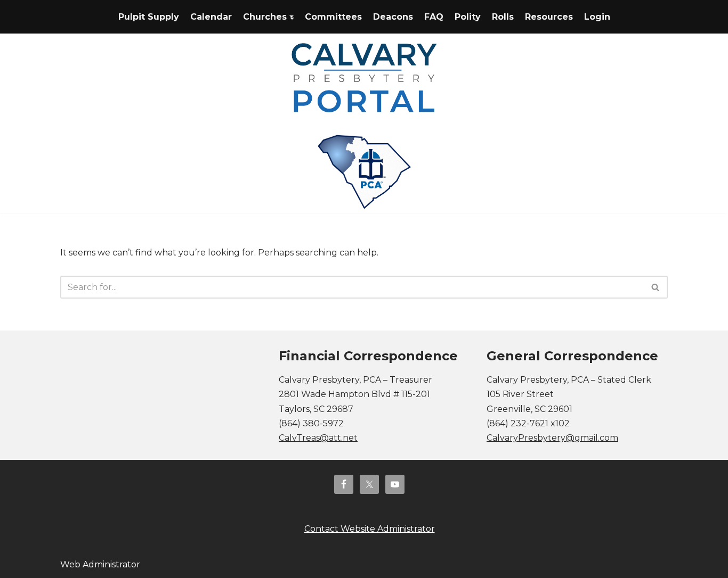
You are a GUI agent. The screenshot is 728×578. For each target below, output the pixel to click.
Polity (468, 17)
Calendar (211, 17)
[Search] (656, 287)
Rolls (503, 17)
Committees (333, 17)
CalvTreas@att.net (318, 438)
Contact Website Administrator (369, 529)
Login (597, 17)
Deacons (393, 17)
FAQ (433, 17)
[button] (291, 16)
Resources (549, 17)
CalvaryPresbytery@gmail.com (552, 438)
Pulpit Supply (148, 17)
